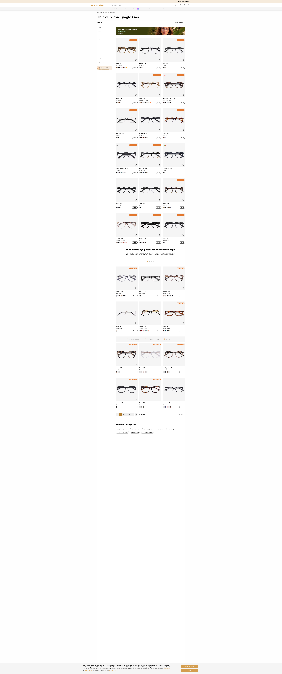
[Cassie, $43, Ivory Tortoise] (127, 351)
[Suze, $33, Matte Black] (174, 221)
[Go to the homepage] (97, 5)
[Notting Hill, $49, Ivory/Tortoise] (174, 351)
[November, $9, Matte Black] (150, 117)
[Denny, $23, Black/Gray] (150, 275)
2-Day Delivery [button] (133, 40)
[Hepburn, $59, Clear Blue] (127, 275)
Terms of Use (88, 670)
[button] (182, 22)
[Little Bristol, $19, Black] (174, 152)
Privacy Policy (166, 668)
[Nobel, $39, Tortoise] (150, 386)
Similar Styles (126, 57)
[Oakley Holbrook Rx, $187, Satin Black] (127, 152)
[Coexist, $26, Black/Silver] (127, 82)
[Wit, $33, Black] (174, 47)
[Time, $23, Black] (150, 187)
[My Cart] (189, 5)
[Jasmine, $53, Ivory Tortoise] (174, 275)
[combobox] (137, 5)
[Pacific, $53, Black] (150, 221)
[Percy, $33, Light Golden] (127, 310)
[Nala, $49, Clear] (150, 351)
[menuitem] (116, 9)
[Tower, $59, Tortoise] (174, 187)
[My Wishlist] (185, 5)
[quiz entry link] (104, 68)
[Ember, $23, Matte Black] (150, 47)
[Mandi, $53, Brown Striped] (174, 310)
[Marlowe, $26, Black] (174, 386)
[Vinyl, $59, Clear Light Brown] (150, 82)
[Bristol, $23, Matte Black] (127, 187)
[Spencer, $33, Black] (127, 386)
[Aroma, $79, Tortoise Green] (150, 310)
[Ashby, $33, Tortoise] (174, 117)
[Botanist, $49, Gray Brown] (150, 152)
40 (136, 414)
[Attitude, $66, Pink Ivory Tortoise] (127, 221)
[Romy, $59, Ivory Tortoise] (127, 47)
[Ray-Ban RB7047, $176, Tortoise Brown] (174, 82)
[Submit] (112, 5)
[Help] (181, 5)
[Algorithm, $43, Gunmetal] (127, 117)
